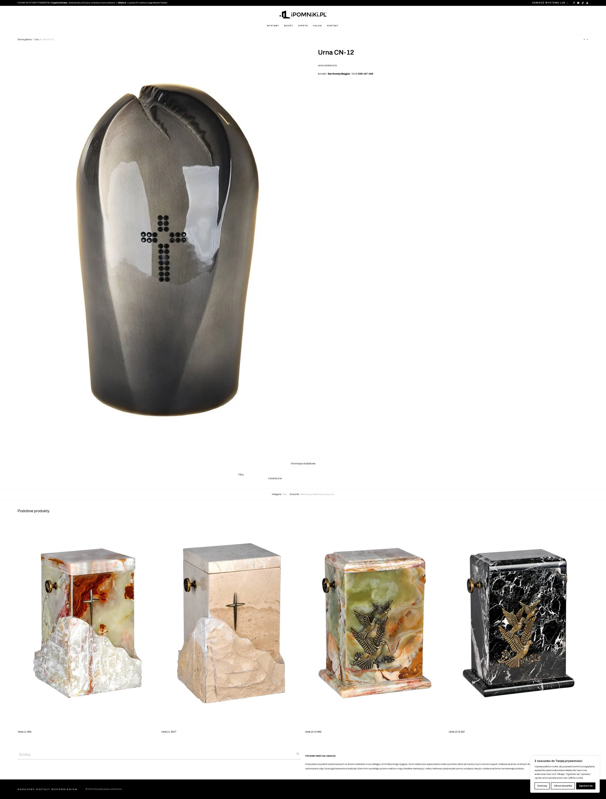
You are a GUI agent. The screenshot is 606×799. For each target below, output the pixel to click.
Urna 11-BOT (169, 731)
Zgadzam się (586, 786)
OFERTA (303, 26)
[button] (297, 753)
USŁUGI (317, 26)
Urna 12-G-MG (313, 731)
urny (332, 494)
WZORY (288, 26)
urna (326, 494)
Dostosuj (542, 786)
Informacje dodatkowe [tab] (303, 463)
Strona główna (25, 39)
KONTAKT (333, 26)
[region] (565, 774)
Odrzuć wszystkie (563, 786)
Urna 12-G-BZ (457, 731)
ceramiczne (318, 494)
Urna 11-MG (24, 731)
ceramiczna (305, 494)
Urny (37, 39)
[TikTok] (583, 3)
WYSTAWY (273, 26)
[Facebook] (574, 3)
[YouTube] (587, 3)
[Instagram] (578, 3)
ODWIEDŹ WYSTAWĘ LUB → (550, 3)
